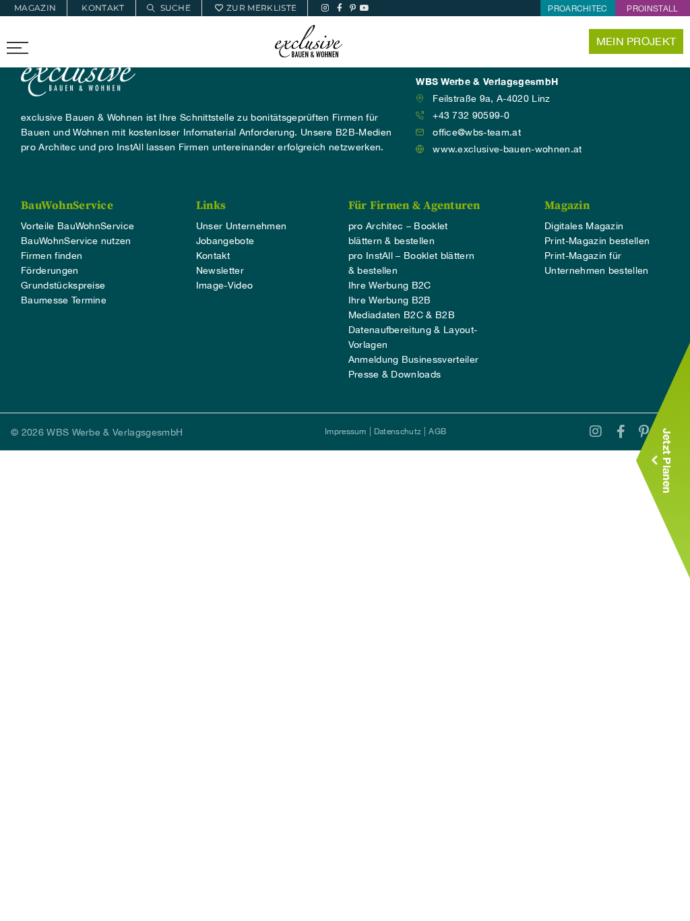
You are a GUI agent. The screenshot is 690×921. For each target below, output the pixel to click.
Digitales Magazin (583, 225)
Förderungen (50, 270)
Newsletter (220, 270)
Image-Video (224, 285)
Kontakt (213, 255)
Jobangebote (225, 240)
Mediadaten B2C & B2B (401, 314)
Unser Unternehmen (241, 225)
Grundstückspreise (63, 285)
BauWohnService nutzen (76, 240)
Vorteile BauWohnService (77, 225)
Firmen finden (51, 255)
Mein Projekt (636, 41)
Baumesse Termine (63, 300)
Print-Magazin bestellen (597, 240)
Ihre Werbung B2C (389, 285)
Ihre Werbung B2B (389, 300)
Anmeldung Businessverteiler (413, 359)
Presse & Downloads (394, 374)
